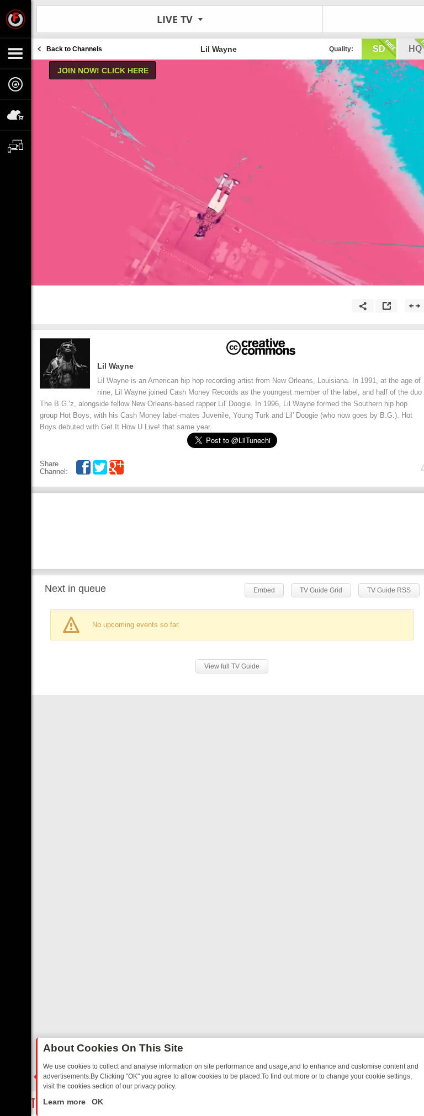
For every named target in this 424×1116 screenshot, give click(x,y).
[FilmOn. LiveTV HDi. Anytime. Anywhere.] (15, 18)
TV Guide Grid (321, 590)
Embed (264, 590)
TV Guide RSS (389, 590)
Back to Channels (74, 49)
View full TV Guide (231, 666)
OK (96, 1101)
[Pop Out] (386, 305)
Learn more (65, 1101)
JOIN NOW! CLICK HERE (103, 70)
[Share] (363, 305)
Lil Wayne (115, 366)
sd (379, 48)
